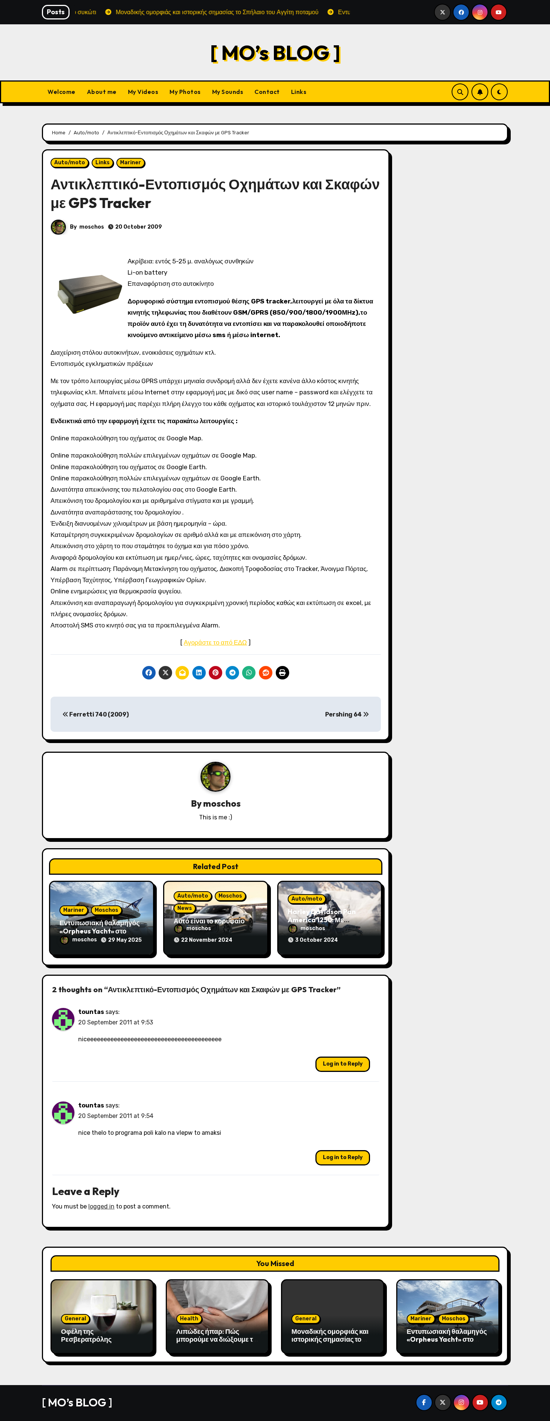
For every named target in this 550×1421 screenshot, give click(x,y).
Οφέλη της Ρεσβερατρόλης (86, 1335)
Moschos (106, 910)
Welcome (62, 91)
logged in (101, 1206)
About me (102, 91)
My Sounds (228, 91)
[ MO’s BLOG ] (275, 52)
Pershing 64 (344, 714)
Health (189, 1318)
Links (299, 91)
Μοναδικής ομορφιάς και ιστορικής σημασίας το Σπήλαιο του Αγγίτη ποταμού (330, 1343)
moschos (91, 227)
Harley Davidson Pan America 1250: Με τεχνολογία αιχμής (322, 919)
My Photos (185, 91)
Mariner (130, 162)
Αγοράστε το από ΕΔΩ (215, 642)
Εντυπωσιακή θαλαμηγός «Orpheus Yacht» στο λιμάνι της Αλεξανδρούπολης (447, 1343)
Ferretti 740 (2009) (98, 714)
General (75, 1318)
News (184, 908)
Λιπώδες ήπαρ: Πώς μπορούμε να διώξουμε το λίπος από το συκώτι (216, 1339)
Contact (267, 91)
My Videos (143, 91)
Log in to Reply (343, 1064)
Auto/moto (69, 162)
